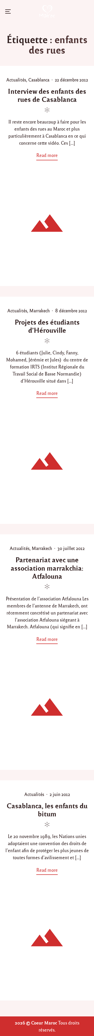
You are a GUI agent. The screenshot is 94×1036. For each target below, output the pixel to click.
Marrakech (39, 310)
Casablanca (38, 80)
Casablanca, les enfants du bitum (47, 809)
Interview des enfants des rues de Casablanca (47, 95)
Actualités (16, 80)
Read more (48, 156)
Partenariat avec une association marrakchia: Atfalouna (47, 568)
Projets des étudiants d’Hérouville (47, 326)
